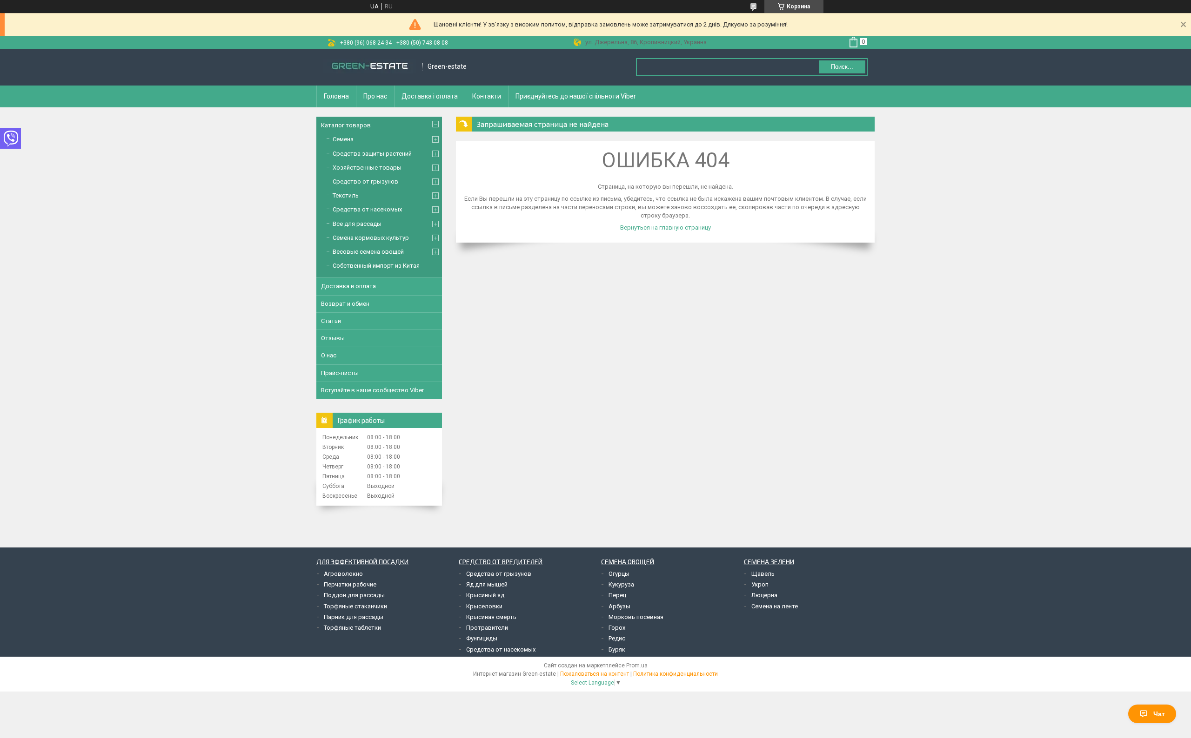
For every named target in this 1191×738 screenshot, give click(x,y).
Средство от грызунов (365, 181)
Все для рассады (357, 223)
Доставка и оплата (348, 286)
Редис (617, 638)
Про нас (375, 96)
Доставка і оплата (429, 96)
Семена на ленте (774, 606)
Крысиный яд (485, 595)
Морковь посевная (636, 616)
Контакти (486, 96)
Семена (343, 139)
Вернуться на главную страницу (665, 227)
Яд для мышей (487, 584)
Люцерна (764, 595)
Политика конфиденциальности (675, 674)
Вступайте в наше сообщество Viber (372, 390)
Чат (1159, 714)
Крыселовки (484, 606)
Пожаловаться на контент (594, 674)
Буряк (617, 649)
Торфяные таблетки (352, 627)
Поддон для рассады (354, 595)
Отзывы (333, 338)
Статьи (331, 320)
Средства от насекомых (367, 209)
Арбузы (619, 606)
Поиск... (842, 66)
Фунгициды (481, 638)
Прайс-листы (340, 372)
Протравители (487, 627)
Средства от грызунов (498, 573)
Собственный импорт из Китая (376, 265)
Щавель (763, 573)
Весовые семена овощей (368, 251)
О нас (328, 355)
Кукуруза (621, 584)
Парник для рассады (353, 616)
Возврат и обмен (345, 303)
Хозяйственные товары (367, 167)
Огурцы (619, 573)
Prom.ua (637, 665)
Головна (336, 96)
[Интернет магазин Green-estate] (369, 67)
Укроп (760, 584)
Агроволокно (343, 573)
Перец (617, 595)
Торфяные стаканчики (355, 606)
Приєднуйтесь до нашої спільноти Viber (575, 96)
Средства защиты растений (372, 153)
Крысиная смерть (491, 616)
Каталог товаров (346, 125)
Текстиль (346, 195)
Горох (617, 627)
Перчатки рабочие (350, 584)
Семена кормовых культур (371, 237)
